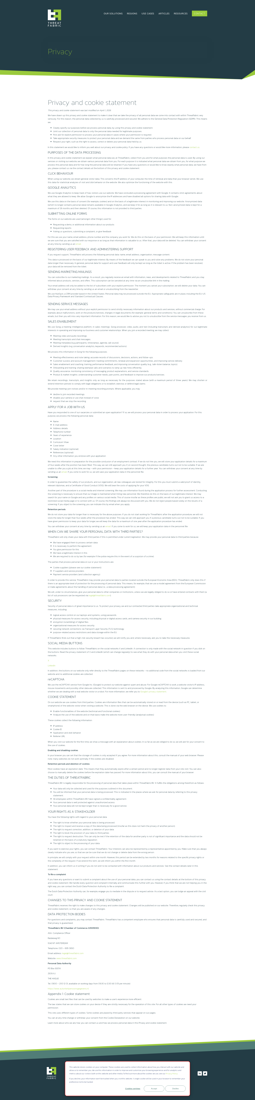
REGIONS (132, 13)
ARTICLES (164, 13)
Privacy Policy (172, 1073)
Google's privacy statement (153, 691)
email (78, 243)
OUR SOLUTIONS (113, 13)
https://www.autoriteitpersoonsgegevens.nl (68, 988)
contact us (194, 147)
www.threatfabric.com (66, 958)
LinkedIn (51, 665)
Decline (175, 1088)
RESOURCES (181, 13)
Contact (199, 13)
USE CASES (148, 13)
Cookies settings (132, 1088)
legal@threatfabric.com (99, 595)
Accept (154, 1088)
